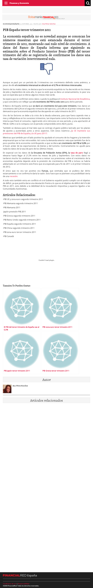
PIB (18, 24)
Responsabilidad (23, 584)
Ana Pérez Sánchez (49, 24)
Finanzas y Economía (19, 3)
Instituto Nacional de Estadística (75, 99)
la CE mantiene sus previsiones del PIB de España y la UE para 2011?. (46, 132)
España (14, 24)
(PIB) (71, 51)
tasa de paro (77, 152)
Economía (7, 24)
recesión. (14, 176)
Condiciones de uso (9, 584)
